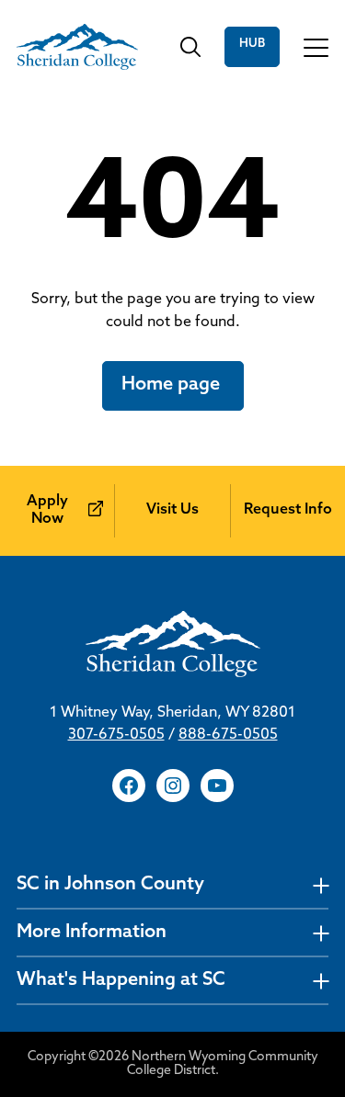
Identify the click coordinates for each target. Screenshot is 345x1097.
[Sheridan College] (77, 47)
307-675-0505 (116, 735)
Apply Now (47, 510)
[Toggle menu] (316, 47)
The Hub (252, 47)
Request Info (288, 510)
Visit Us (172, 510)
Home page (172, 385)
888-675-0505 (228, 735)
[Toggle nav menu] (320, 885)
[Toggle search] (190, 47)
